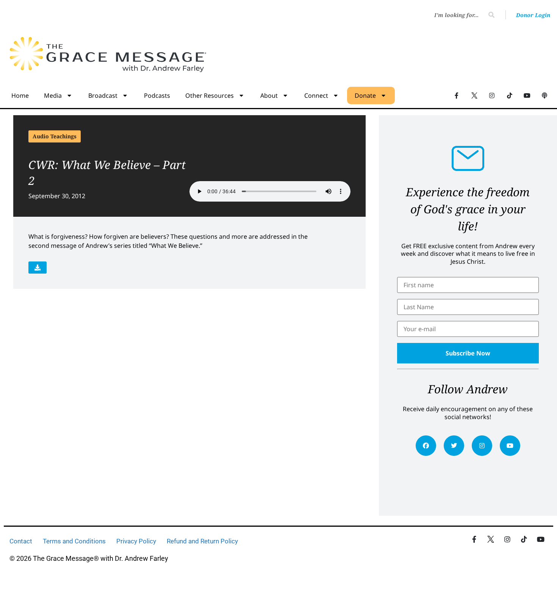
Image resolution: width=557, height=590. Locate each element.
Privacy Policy (136, 541)
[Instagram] (482, 445)
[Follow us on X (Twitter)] (474, 95)
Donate (365, 95)
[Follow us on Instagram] (492, 95)
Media (53, 95)
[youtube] (510, 445)
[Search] (491, 14)
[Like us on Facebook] (474, 539)
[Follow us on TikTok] (509, 95)
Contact (20, 541)
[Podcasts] (544, 95)
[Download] (37, 267)
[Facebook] (426, 445)
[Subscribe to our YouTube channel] (527, 95)
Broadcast (102, 95)
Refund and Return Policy (202, 541)
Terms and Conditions (74, 541)
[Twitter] (454, 445)
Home (20, 95)
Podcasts (157, 95)
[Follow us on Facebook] (456, 95)
